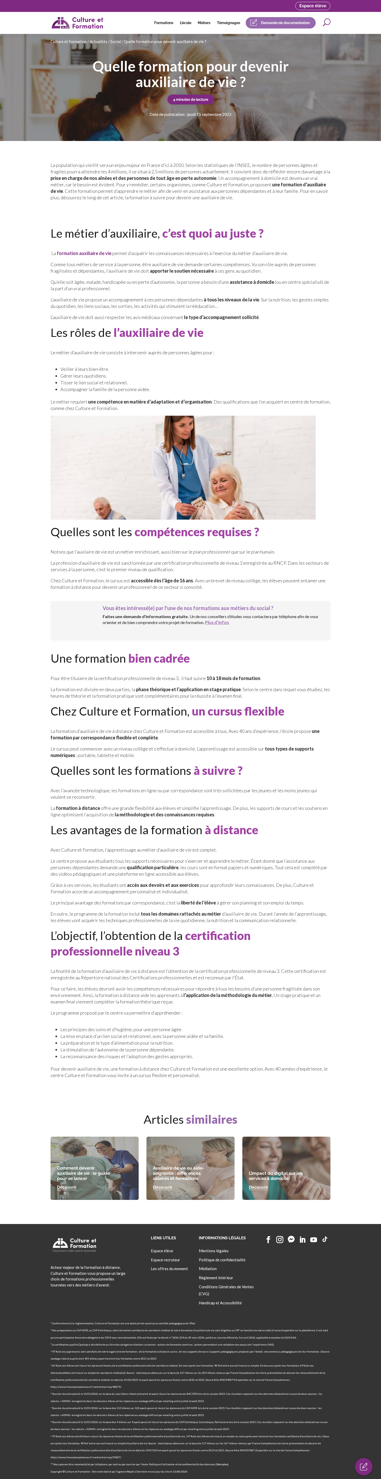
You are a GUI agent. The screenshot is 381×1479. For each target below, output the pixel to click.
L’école (185, 23)
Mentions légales (214, 1250)
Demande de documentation (285, 23)
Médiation (208, 1268)
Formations (163, 23)
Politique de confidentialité (222, 1259)
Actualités (98, 41)
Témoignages (228, 23)
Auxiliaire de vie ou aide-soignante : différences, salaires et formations (178, 1173)
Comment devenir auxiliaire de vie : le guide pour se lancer (83, 1173)
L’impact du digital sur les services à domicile (275, 1176)
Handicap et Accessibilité (220, 1302)
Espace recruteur (165, 1259)
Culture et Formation (69, 41)
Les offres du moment (169, 1268)
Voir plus (222, 1464)
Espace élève (312, 5)
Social (115, 41)
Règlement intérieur (216, 1277)
